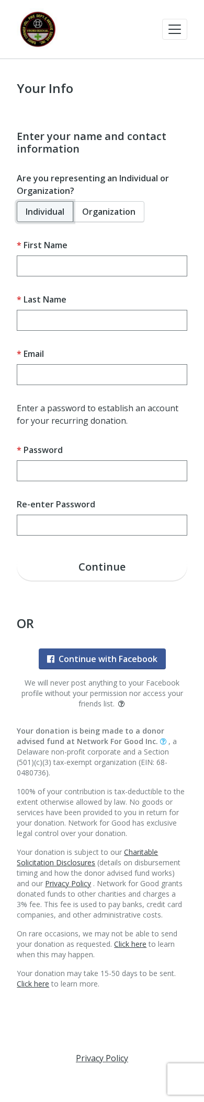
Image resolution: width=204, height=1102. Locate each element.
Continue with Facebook (108, 659)
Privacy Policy (68, 883)
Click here (130, 944)
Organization (108, 211)
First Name (45, 245)
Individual (45, 211)
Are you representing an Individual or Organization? (93, 184)
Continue (102, 567)
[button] (174, 29)
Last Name (45, 299)
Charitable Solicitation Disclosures (87, 857)
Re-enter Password (56, 504)
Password (43, 450)
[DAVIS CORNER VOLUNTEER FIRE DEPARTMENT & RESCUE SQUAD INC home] (38, 29)
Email (34, 353)
